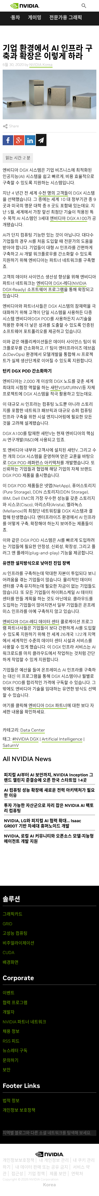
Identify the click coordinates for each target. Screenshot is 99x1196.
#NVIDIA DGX (25, 739)
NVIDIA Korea (41, 64)
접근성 (17, 1173)
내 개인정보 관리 (54, 1160)
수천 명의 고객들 (53, 193)
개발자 (9, 1012)
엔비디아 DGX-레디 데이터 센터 (31, 621)
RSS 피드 (11, 1041)
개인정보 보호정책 (19, 1110)
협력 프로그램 (15, 1002)
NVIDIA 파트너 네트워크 (24, 1021)
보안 (7, 1069)
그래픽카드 (12, 914)
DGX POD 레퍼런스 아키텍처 (34, 462)
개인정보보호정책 (18, 1160)
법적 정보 (11, 1100)
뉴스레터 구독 (15, 1050)
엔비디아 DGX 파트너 (48, 705)
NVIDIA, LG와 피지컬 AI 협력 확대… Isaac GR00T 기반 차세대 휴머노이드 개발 (42, 823)
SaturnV (11, 745)
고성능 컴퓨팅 (15, 933)
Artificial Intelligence (62, 739)
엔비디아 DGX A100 (68, 218)
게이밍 (34, 17)
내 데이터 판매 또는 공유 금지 (41, 1167)
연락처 (77, 1173)
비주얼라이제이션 (18, 943)
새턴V (55, 387)
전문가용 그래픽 (65, 17)
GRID (7, 923)
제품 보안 (58, 1173)
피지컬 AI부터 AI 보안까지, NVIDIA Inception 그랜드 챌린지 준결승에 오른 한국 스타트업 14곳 (48, 777)
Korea (49, 1185)
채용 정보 (11, 1031)
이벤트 (9, 992)
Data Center (32, 730)
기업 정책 (36, 1173)
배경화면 (10, 962)
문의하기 (10, 1060)
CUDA (8, 952)
